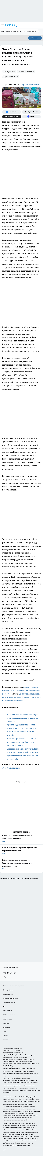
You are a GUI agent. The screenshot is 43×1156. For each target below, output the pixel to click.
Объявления (6, 1027)
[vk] (18, 782)
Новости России (26, 71)
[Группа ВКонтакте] (11, 112)
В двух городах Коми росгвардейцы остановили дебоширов (17, 838)
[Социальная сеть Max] (31, 116)
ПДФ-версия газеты (9, 1015)
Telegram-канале (11, 768)
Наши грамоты (7, 1010)
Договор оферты (8, 990)
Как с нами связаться (9, 1002)
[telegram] (25, 782)
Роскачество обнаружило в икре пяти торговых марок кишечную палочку (22, 718)
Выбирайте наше (30, 31)
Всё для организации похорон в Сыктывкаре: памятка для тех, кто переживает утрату (17, 864)
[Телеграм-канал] (11, 973)
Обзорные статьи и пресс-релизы (13, 986)
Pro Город (6, 1023)
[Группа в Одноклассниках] (8, 973)
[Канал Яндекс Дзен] (11, 116)
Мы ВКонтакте (7, 1019)
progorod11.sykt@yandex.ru (11, 1068)
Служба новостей (30, 84)
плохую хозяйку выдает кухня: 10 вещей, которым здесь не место (21, 690)
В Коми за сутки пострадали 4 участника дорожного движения (19, 850)
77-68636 (21, 1097)
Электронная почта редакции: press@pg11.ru (17, 1061)
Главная (5, 1040)
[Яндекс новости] (31, 112)
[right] (40, 32)
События (5, 1035)
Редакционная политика (10, 998)
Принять (35, 38)
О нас (4, 1006)
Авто (4, 1031)
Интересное (9, 71)
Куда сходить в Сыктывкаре (11, 31)
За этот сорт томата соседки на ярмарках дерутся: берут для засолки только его (21, 742)
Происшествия (11, 76)
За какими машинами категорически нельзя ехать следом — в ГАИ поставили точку (21, 697)
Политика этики (8, 994)
